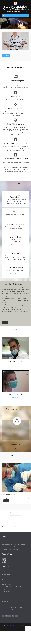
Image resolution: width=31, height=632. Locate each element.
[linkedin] (9, 616)
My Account (6, 589)
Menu (4, 16)
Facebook (16, 87)
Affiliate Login (7, 591)
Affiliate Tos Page (6, 584)
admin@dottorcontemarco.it (16, 607)
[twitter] (6, 616)
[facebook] (3, 616)
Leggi (5, 322)
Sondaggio (5, 579)
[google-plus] (13, 616)
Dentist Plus (23, 629)
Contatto (4, 582)
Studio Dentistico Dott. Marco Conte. (17, 625)
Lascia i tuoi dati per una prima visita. (13, 586)
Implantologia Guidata (8, 576)
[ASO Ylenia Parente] (15, 384)
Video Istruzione (6, 574)
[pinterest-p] (16, 616)
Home (3, 571)
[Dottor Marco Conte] (15, 348)
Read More (6, 55)
